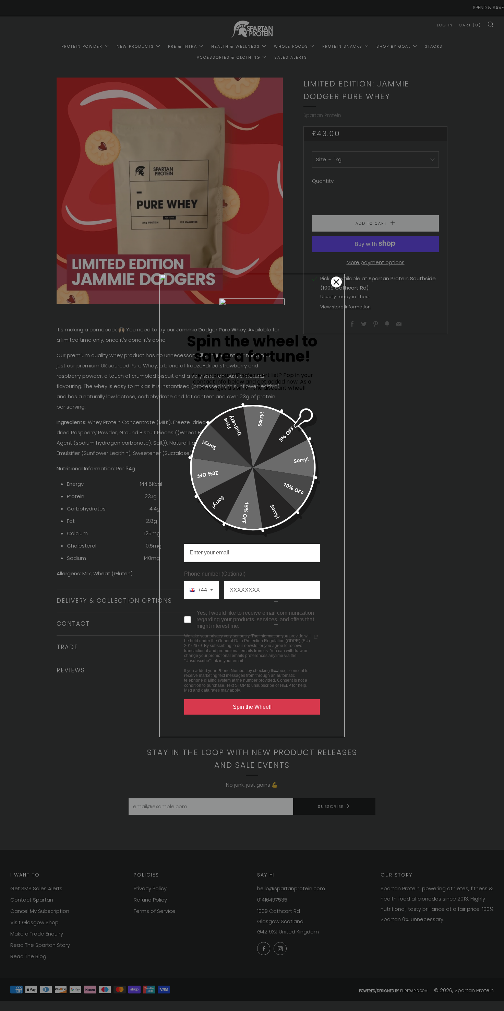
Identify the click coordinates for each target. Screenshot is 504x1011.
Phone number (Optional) (214, 574)
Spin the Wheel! (252, 707)
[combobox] (201, 590)
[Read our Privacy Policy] (316, 637)
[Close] (336, 282)
